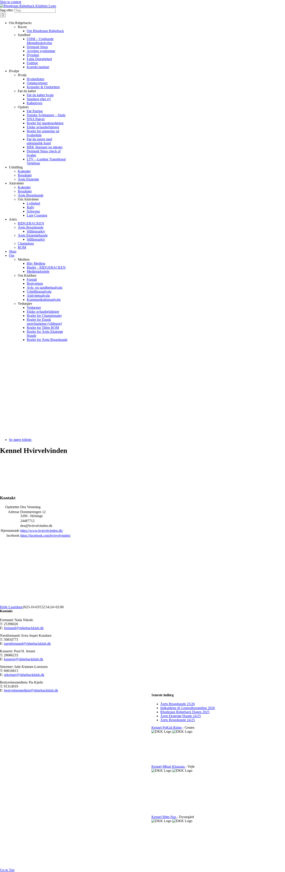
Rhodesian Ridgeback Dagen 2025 (185, 712)
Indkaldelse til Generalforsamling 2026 (187, 708)
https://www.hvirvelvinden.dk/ (41, 530)
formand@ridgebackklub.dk (24, 628)
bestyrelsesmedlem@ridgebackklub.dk (31, 690)
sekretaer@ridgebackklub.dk (24, 675)
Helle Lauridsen (11, 607)
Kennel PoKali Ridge (167, 727)
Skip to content (10, 2)
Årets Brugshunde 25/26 (177, 704)
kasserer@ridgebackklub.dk (23, 659)
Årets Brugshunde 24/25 (177, 720)
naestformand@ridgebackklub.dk (27, 643)
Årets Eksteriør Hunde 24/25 (180, 716)
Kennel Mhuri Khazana (168, 766)
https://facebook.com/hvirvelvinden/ (45, 535)
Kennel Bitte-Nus (164, 817)
